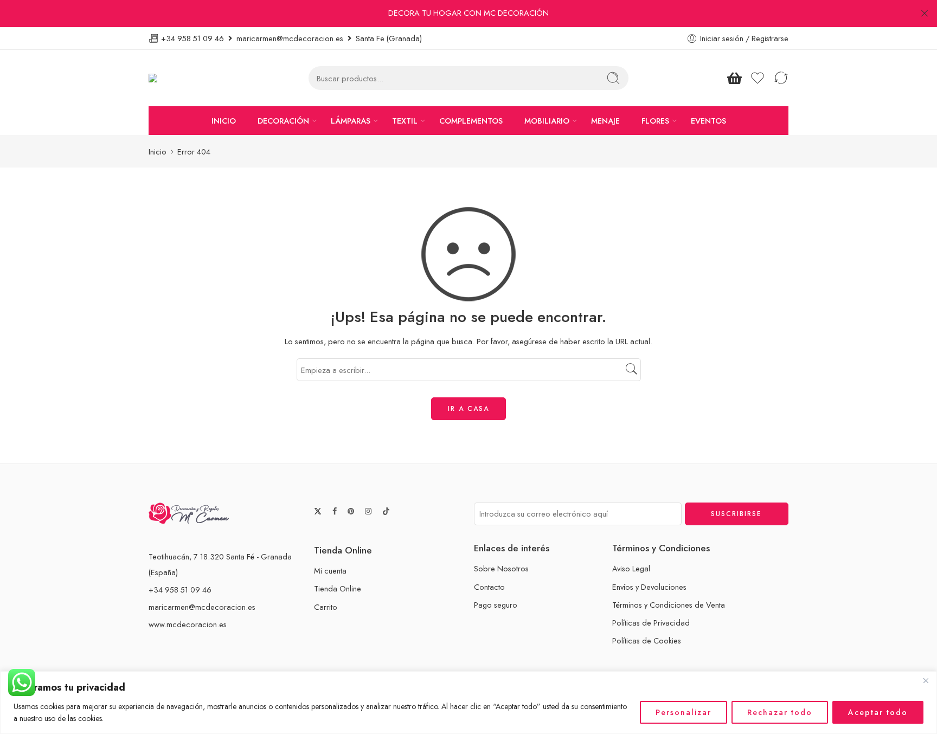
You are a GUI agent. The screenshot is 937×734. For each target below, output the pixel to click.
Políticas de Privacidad (651, 622)
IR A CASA (468, 409)
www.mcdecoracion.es (188, 624)
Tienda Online (337, 588)
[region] (468, 702)
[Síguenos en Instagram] (368, 511)
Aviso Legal (631, 568)
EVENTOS (708, 120)
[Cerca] (925, 680)
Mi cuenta (330, 570)
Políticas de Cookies (646, 640)
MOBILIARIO (546, 120)
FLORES (655, 120)
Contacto (489, 587)
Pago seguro (495, 604)
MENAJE (605, 120)
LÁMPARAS (350, 120)
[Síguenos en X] (318, 511)
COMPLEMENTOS (471, 120)
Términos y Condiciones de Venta (668, 604)
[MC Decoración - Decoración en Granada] (180, 78)
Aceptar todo (878, 712)
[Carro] (734, 78)
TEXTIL (405, 120)
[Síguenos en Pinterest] (351, 511)
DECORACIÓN (283, 120)
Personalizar (683, 712)
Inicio (157, 151)
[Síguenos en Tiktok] (386, 511)
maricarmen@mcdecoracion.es (202, 607)
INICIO (223, 120)
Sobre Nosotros (501, 568)
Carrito (325, 607)
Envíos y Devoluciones (649, 587)
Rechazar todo (779, 712)
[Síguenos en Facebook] (334, 511)
